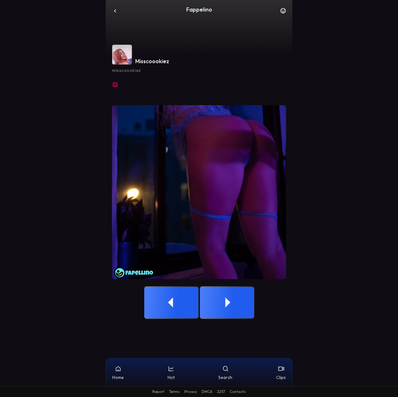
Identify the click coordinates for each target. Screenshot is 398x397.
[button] (283, 12)
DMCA (206, 391)
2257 (221, 391)
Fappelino (199, 9)
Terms (174, 391)
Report (158, 391)
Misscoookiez (152, 61)
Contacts (238, 391)
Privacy (190, 391)
